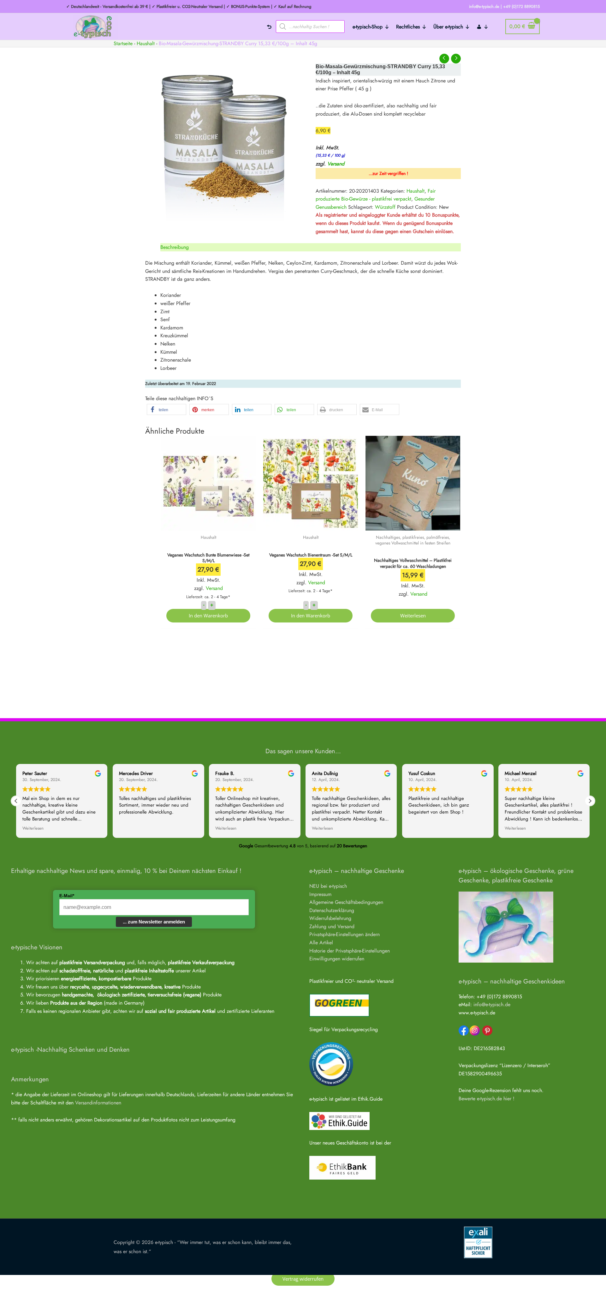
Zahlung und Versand (331, 926)
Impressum (320, 894)
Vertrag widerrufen (303, 1279)
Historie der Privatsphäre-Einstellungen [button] (349, 950)
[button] (166, 409)
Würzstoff (385, 207)
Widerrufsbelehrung (330, 918)
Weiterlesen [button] (33, 828)
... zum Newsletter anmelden (154, 921)
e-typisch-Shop (368, 26)
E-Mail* (66, 895)
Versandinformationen (98, 1102)
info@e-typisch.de (491, 1004)
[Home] (269, 26)
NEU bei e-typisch (328, 886)
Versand (335, 163)
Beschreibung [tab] (174, 247)
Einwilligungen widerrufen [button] (336, 958)
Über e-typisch (448, 26)
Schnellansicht (208, 524)
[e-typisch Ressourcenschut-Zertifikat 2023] (331, 1063)
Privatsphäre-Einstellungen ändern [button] (344, 934)
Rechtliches (408, 26)
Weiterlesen (413, 615)
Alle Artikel (321, 942)
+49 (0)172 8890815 (521, 6)
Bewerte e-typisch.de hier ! (486, 1098)
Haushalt (146, 43)
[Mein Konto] (482, 26)
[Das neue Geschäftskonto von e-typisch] (342, 1167)
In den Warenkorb (208, 615)
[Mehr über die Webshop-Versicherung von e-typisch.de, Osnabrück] (478, 1242)
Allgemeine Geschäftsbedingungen (346, 902)
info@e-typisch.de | (485, 6)
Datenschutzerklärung (331, 910)
